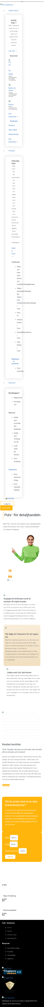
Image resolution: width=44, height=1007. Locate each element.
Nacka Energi (14, 134)
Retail (11, 74)
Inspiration (13, 470)
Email (7, 844)
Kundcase (13, 121)
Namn (7, 838)
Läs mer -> (13, 51)
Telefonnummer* (12, 851)
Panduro (12, 125)
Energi (11, 104)
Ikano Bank (13, 130)
